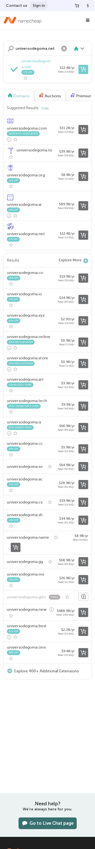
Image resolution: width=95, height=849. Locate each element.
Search (11, 48)
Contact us (16, 5)
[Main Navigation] (87, 20)
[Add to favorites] (25, 78)
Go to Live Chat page (51, 823)
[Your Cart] (77, 5)
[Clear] (64, 48)
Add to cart (83, 69)
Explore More (70, 260)
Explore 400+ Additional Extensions (46, 671)
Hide (45, 108)
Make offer (83, 597)
